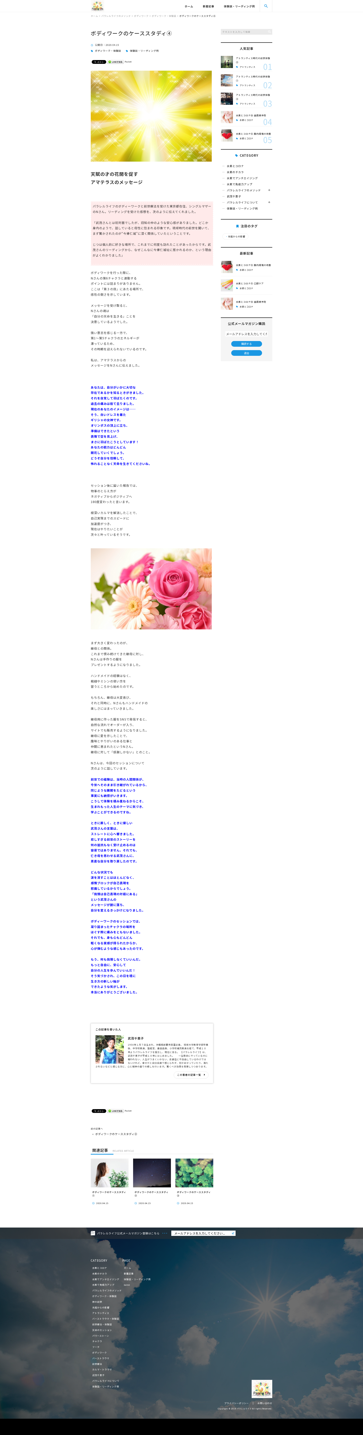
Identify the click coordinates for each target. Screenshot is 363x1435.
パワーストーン (100, 1335)
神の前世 (97, 1301)
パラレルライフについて (242, 202)
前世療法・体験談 (102, 1324)
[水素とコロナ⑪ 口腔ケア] (227, 285)
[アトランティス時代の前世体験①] (227, 80)
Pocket (128, 61)
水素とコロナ (246, 120)
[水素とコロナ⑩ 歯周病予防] (227, 117)
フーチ (96, 1346)
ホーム (189, 6)
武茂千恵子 (234, 196)
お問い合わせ (265, 1403)
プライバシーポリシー (236, 1403)
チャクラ (97, 1341)
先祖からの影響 (235, 236)
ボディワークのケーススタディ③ (116, 1134)
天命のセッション (102, 1330)
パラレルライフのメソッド (244, 190)
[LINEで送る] (115, 61)
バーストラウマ (100, 1358)
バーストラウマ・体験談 (105, 1318)
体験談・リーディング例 (239, 6)
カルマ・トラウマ (102, 1369)
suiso (127, 1284)
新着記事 (208, 6)
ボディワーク (99, 1352)
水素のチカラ (235, 172)
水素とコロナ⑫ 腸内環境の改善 (253, 133)
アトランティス (247, 67)
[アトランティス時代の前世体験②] (227, 62)
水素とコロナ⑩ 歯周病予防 (251, 115)
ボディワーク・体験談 (108, 50)
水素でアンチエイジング (242, 178)
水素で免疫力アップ (239, 184)
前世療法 (97, 1363)
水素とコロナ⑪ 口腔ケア (250, 283)
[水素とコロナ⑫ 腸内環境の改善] (227, 135)
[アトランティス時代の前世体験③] (227, 99)
